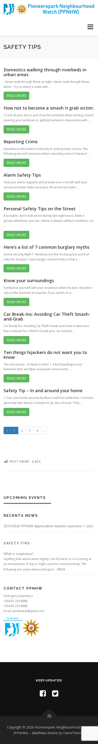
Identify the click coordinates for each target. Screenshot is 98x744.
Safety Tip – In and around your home (43, 390)
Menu (90, 27)
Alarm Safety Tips (22, 175)
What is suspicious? (18, 553)
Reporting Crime (21, 141)
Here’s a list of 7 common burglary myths (46, 247)
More (61, 569)
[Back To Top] (49, 716)
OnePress (39, 733)
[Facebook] (43, 693)
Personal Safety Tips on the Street (40, 208)
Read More (16, 95)
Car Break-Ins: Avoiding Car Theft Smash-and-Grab (47, 316)
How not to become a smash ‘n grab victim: (49, 108)
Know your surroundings (29, 280)
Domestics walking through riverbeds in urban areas (45, 72)
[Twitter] (55, 693)
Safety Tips (17, 543)
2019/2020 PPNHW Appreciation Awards (35, 526)
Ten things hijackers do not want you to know (45, 354)
